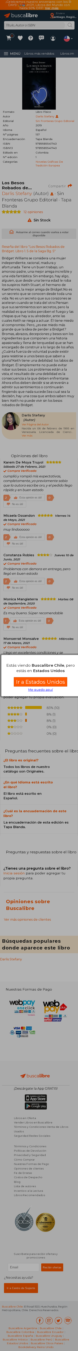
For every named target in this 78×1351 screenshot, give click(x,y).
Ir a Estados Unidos (40, 682)
